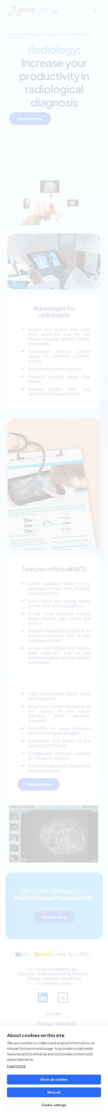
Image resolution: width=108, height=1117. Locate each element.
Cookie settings (54, 1105)
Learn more (16, 1066)
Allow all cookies (54, 1079)
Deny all (54, 1092)
